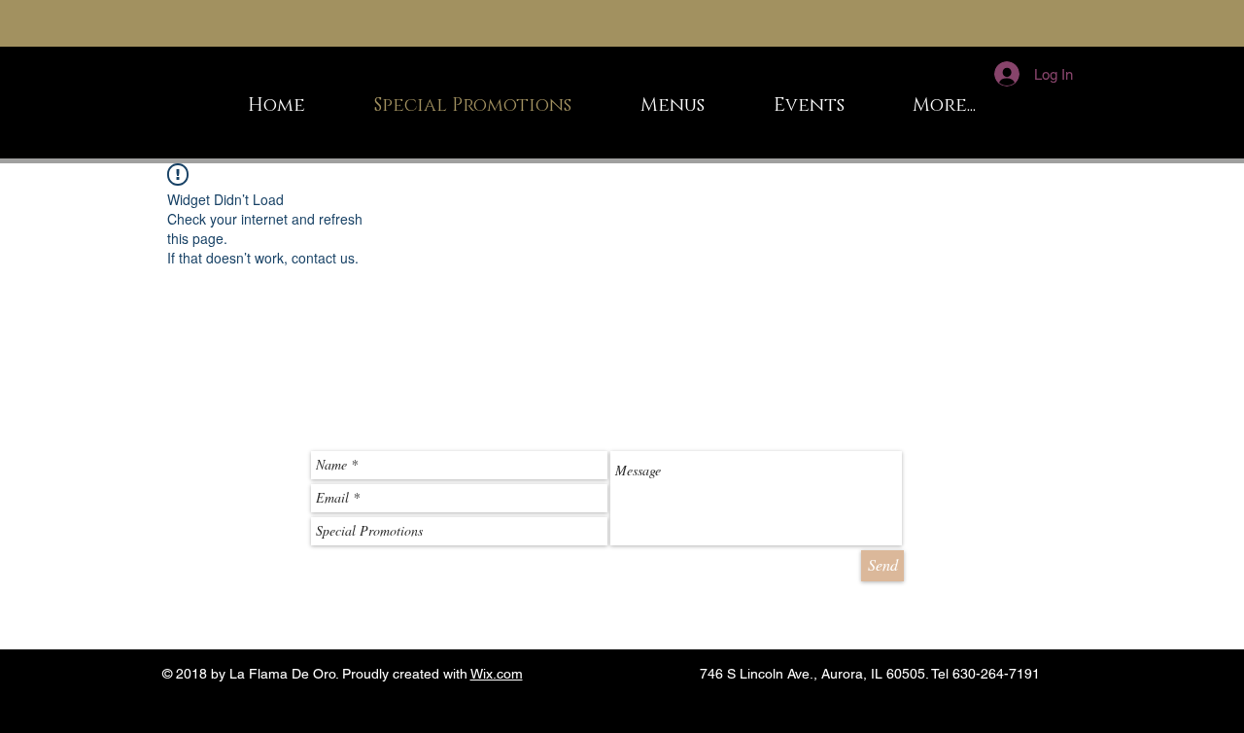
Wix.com (496, 673)
